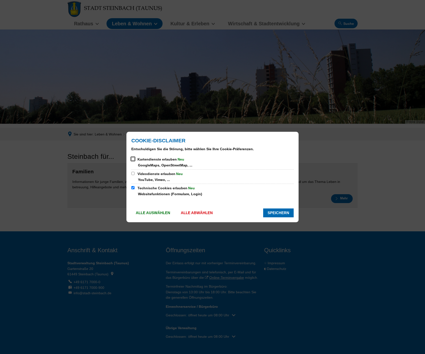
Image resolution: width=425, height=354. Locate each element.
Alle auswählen (153, 213)
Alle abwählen (197, 213)
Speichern (278, 213)
